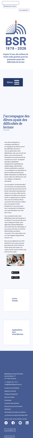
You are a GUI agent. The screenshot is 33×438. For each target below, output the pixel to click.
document (17, 206)
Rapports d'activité (10, 391)
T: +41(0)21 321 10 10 (11, 382)
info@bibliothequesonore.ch (13, 384)
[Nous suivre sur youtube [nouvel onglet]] (20, 422)
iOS (11, 237)
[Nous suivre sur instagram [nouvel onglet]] (6, 422)
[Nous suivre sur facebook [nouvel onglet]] (13, 422)
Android (6, 237)
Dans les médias (9, 397)
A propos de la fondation (11, 388)
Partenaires (7, 400)
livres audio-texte (16, 243)
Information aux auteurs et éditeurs (15, 412)
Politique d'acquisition (11, 394)
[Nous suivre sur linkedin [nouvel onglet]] (27, 422)
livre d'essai (8, 229)
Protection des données (11, 403)
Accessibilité (9, 430)
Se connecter (23, 10)
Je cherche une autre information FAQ (15, 415)
